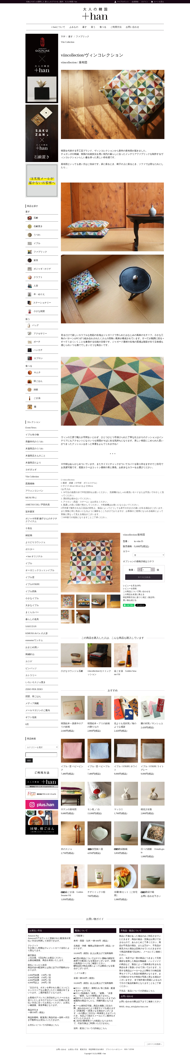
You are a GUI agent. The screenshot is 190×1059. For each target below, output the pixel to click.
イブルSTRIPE (32, 584)
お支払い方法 (73, 1049)
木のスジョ (66, 849)
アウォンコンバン (34, 490)
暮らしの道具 (32, 619)
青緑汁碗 (149, 892)
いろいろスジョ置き (35, 682)
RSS (125, 1049)
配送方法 (83, 1049)
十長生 (28, 528)
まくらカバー (32, 612)
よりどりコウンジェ (35, 542)
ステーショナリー (42, 302)
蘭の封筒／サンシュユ (152, 723)
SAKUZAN (30, 626)
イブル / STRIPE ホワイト (125, 768)
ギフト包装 (31, 717)
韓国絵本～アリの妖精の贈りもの (98, 725)
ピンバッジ (31, 668)
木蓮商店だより (33, 462)
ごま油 (36, 398)
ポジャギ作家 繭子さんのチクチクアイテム (41, 519)
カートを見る (159, 2)
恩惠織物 (29, 483)
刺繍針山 (29, 654)
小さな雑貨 (39, 311)
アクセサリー (40, 333)
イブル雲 (29, 577)
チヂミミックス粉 (96, 892)
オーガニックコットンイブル (39, 570)
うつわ (36, 235)
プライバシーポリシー (114, 1049)
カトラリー (31, 675)
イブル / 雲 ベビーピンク (72, 768)
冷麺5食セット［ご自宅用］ (125, 894)
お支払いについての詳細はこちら (43, 1025)
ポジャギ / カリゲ (42, 269)
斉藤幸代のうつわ (34, 441)
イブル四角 (31, 591)
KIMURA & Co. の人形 (36, 633)
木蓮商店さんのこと (35, 455)
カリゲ (28, 661)
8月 (27, 724)
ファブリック (82, 36)
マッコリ (118, 809)
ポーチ (36, 342)
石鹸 (35, 218)
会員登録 (135, 2)
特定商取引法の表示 (96, 1049)
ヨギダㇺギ (31, 469)
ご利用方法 (116, 27)
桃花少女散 (146, 809)
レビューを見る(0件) (132, 586)
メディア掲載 (32, 703)
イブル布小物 (32, 434)
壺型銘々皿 (97, 849)
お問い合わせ (132, 27)
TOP (63, 36)
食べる (103, 27)
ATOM (131, 1049)
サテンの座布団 (69, 809)
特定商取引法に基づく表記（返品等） (139, 597)
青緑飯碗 (123, 849)
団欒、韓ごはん (33, 696)
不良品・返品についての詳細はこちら (137, 991)
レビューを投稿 (130, 589)
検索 (29, 760)
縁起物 (28, 535)
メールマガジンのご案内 (37, 710)
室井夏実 (29, 511)
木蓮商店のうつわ (34, 448)
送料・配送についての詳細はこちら (90, 1028)
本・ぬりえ (39, 294)
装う (93, 27)
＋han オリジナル (34, 556)
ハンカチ (38, 350)
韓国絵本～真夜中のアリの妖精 (72, 725)
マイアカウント (123, 2)
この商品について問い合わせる (136, 591)
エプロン (38, 358)
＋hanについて (58, 27)
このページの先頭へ (154, 1044)
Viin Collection (67, 42)
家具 (35, 260)
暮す (84, 27)
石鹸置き (38, 226)
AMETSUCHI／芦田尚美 (37, 504)
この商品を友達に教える (133, 594)
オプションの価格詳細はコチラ (138, 561)
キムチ (37, 372)
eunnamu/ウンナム (34, 640)
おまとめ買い (32, 647)
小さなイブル (32, 598)
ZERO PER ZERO (34, 689)
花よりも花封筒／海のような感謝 (125, 725)
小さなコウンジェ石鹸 (72, 671)
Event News (30, 427)
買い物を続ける (130, 600)
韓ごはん (38, 381)
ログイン (144, 2)
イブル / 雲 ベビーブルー (98, 768)
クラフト (38, 277)
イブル (36, 243)
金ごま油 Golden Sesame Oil (125, 673)
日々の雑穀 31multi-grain (152, 851)
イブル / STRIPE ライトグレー (152, 768)
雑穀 (35, 389)
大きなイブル (32, 605)
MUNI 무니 (30, 497)
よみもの (73, 27)
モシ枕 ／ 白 (93, 809)
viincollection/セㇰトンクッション (99, 673)
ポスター (29, 549)
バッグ (35, 325)
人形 (35, 285)
